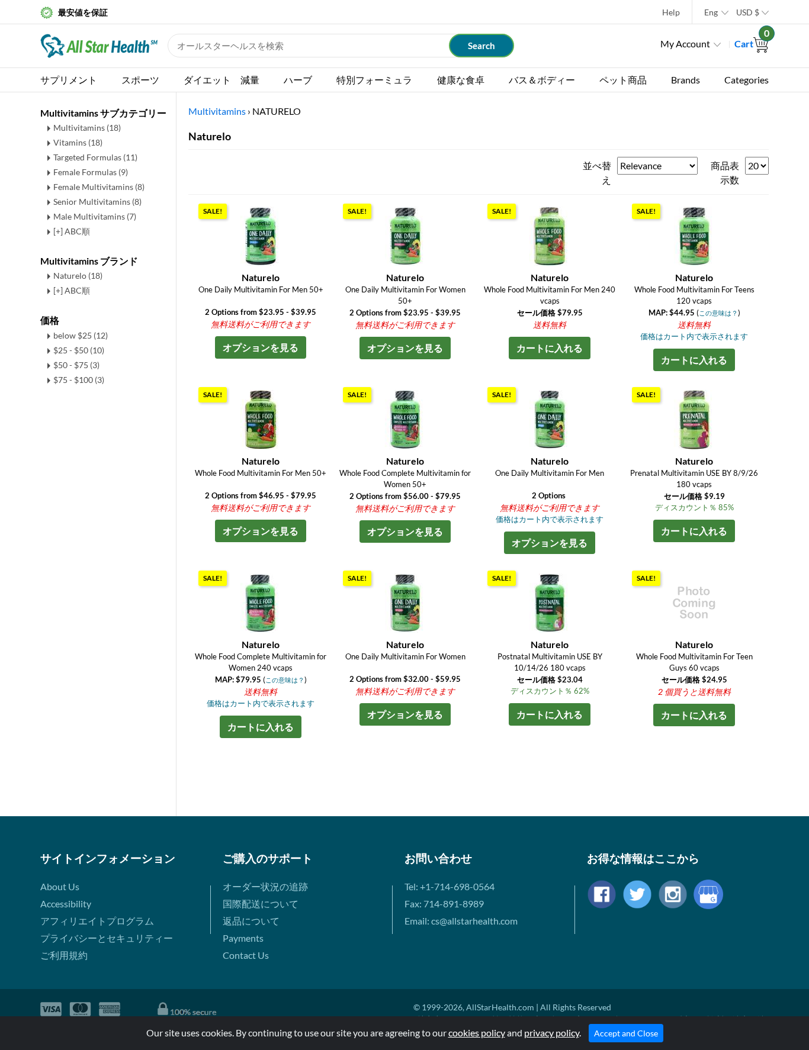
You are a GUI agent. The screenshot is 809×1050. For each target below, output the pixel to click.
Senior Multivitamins (97, 202)
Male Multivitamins (94, 216)
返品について (251, 920)
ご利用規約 (64, 955)
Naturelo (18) (77, 275)
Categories (746, 79)
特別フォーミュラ (374, 79)
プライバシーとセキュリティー (106, 937)
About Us (59, 886)
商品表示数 (725, 172)
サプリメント (68, 79)
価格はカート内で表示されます (694, 336)
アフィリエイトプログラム (97, 920)
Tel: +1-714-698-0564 (449, 886)
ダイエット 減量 (221, 79)
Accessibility (65, 903)
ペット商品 (623, 79)
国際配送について (260, 903)
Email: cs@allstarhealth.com (461, 920)
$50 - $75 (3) (76, 365)
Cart (751, 43)
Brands (685, 79)
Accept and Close (626, 1033)
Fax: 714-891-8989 (444, 903)
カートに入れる (549, 347)
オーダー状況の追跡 (265, 886)
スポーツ (140, 79)
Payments (243, 937)
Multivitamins (87, 128)
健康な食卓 (460, 79)
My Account (685, 43)
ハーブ (298, 79)
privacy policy (551, 1032)
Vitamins (77, 142)
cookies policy (476, 1032)
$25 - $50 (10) (78, 350)
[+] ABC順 (71, 231)
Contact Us (246, 955)
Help (671, 12)
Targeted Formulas (95, 157)
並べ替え (597, 172)
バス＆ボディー (542, 79)
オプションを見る (260, 347)
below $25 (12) (80, 335)
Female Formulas (90, 172)
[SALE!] (260, 234)
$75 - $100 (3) (78, 380)
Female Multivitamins (99, 187)
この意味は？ (718, 313)
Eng (711, 12)
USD (747, 12)
